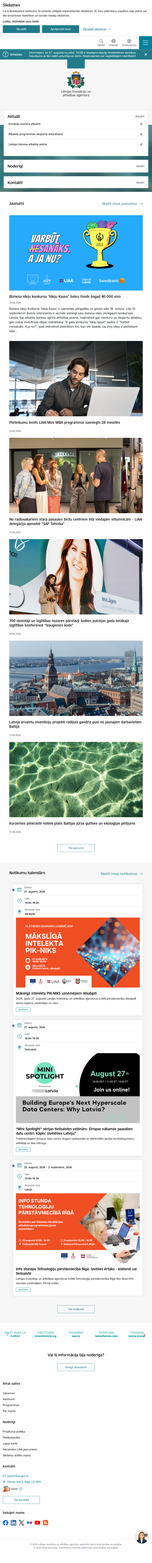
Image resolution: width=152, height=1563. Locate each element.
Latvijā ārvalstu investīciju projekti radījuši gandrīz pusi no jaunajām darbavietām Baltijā (75, 724)
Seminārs (23, 1009)
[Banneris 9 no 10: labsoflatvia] (76, 1334)
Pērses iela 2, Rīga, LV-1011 (24, 1482)
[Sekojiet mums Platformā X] (21, 1523)
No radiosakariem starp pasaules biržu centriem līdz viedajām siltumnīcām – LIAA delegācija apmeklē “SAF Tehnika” (75, 521)
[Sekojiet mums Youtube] (37, 1522)
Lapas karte (10, 1443)
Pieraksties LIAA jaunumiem (20, 1449)
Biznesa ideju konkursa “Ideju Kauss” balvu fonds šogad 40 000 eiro (65, 296)
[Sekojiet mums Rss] (45, 1522)
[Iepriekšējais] (7, 1334)
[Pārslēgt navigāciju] (145, 42)
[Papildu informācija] (20, 1488)
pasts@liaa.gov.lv (17, 1476)
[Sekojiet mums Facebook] (5, 1523)
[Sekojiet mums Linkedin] (13, 1523)
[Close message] (146, 54)
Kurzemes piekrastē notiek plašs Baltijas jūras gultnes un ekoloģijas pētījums (72, 823)
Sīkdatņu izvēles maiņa (17, 1455)
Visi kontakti (21, 1500)
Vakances (9, 1393)
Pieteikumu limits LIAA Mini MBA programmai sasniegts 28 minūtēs (64, 422)
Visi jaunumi (76, 848)
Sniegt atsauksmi (76, 1367)
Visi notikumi (76, 1309)
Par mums (9, 1411)
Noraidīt (21, 29)
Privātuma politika (14, 1431)
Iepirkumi (8, 1399)
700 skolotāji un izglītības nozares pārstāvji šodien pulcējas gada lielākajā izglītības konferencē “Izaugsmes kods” (69, 623)
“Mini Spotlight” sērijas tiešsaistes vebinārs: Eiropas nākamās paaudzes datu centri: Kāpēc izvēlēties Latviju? (74, 1131)
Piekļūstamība (11, 1437)
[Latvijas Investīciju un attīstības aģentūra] (23, 42)
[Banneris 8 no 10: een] (45, 1334)
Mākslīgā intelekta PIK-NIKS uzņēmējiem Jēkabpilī (56, 993)
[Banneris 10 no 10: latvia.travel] (106, 1334)
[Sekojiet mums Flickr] (29, 1522)
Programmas (11, 1405)
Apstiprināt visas (61, 29)
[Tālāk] (144, 1334)
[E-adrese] (10, 1489)
